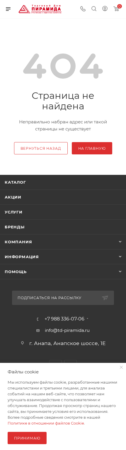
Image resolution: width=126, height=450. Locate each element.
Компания (18, 241)
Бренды (15, 227)
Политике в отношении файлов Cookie (46, 423)
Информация (22, 256)
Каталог (15, 182)
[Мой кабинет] (105, 9)
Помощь (16, 271)
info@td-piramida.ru (67, 330)
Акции (13, 197)
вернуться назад (41, 148)
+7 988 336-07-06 (64, 319)
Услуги (14, 212)
